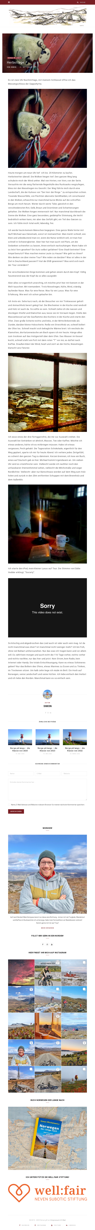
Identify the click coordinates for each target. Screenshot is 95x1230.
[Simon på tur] (47, 15)
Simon (13, 67)
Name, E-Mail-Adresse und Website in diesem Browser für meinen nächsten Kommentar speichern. (48, 805)
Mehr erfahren (47, 928)
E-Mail (63, 1220)
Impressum (55, 1220)
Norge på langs (14, 58)
